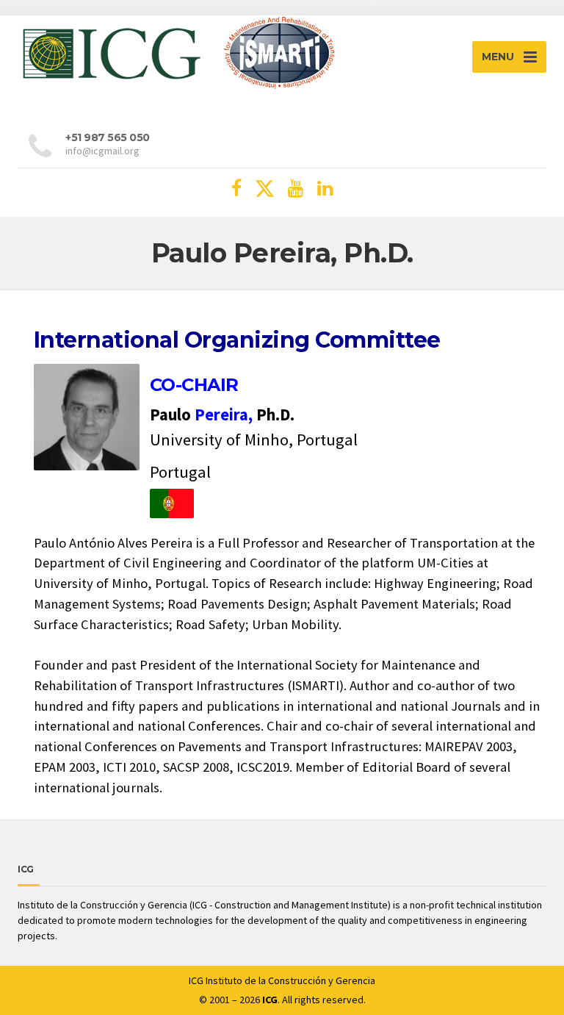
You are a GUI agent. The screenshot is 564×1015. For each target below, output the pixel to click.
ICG (196, 980)
